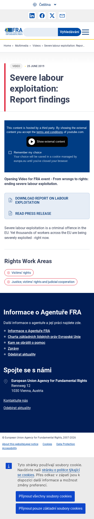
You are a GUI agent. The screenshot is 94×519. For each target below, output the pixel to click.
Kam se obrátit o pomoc (26, 343)
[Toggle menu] (85, 32)
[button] (32, 16)
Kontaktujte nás (15, 400)
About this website (13, 444)
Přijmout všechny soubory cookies (45, 496)
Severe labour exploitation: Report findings (69, 45)
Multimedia (21, 45)
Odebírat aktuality (22, 354)
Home (7, 45)
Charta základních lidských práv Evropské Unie (44, 337)
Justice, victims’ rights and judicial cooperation (43, 282)
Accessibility (9, 448)
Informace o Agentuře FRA (29, 331)
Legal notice (31, 444)
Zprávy (13, 348)
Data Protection (65, 444)
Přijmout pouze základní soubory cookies (50, 508)
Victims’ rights (21, 272)
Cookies (47, 444)
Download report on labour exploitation (41, 200)
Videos (37, 45)
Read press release (33, 214)
